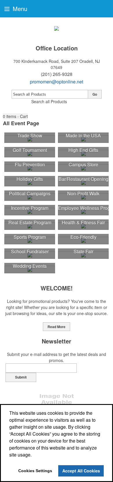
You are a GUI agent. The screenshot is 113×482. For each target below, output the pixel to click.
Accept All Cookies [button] (81, 471)
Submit (21, 377)
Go (94, 94)
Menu (19, 8)
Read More (56, 326)
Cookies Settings (35, 470)
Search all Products (49, 101)
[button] (15, 116)
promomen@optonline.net (56, 81)
